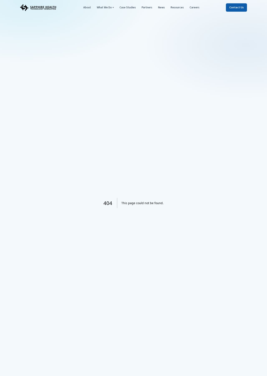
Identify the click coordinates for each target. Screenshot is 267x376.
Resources (177, 7)
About (87, 7)
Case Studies (128, 7)
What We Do (105, 7)
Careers (194, 7)
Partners (147, 7)
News (161, 7)
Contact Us (236, 7)
